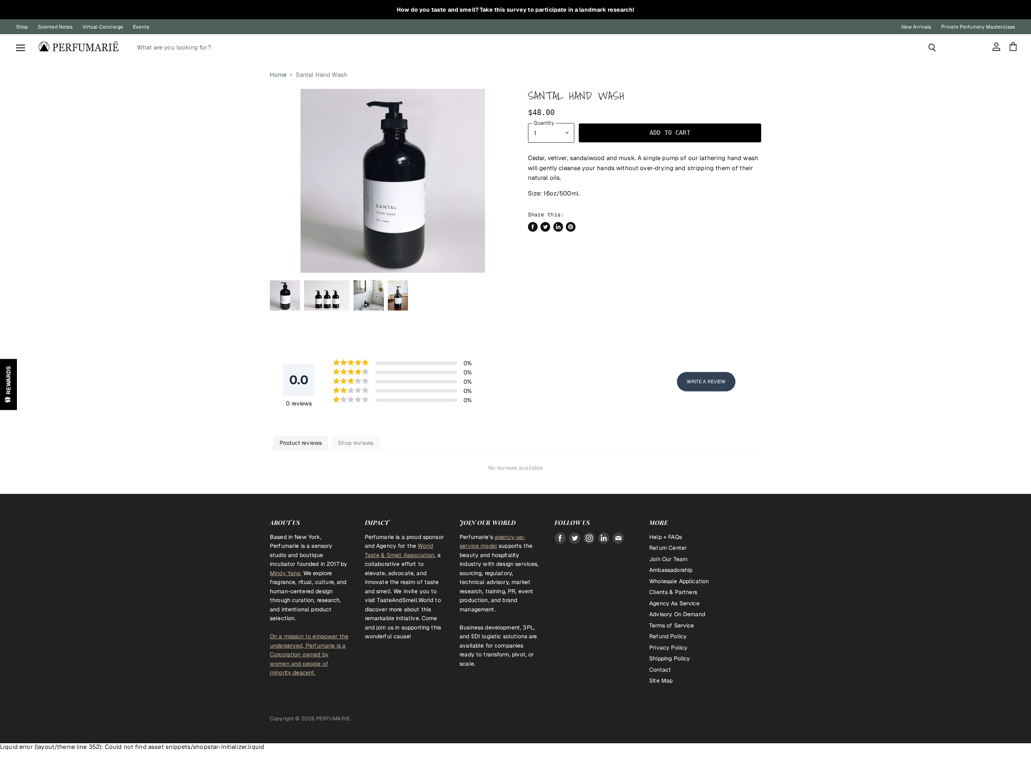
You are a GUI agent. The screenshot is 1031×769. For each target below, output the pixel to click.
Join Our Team (668, 559)
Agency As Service (674, 603)
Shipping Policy (669, 658)
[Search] (932, 47)
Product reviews (300, 442)
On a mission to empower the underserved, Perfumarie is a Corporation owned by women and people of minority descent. (309, 654)
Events (141, 27)
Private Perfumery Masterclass (978, 27)
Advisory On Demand (677, 614)
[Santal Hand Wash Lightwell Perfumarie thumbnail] (285, 295)
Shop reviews (355, 442)
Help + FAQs (665, 537)
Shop (22, 27)
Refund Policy (668, 636)
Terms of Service (671, 625)
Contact (660, 669)
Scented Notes (55, 27)
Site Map (661, 680)
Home (278, 74)
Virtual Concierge (103, 27)
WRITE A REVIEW (706, 381)
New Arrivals (916, 27)
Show (8, 384)
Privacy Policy (668, 647)
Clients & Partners (673, 592)
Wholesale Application (679, 581)
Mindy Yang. (286, 573)
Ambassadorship (670, 570)
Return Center (668, 547)
